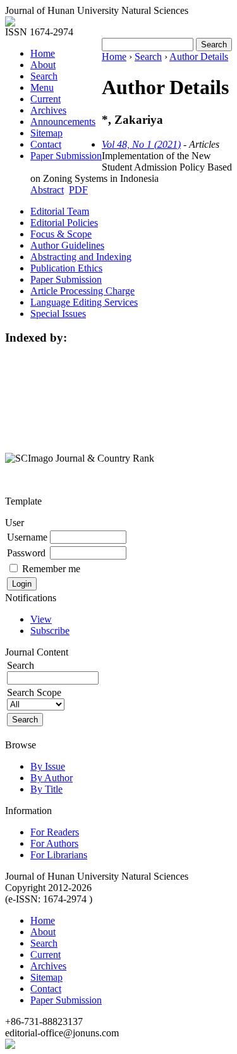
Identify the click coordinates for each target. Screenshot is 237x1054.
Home (42, 53)
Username (27, 537)
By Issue (47, 766)
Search (44, 76)
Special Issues (58, 313)
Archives (48, 110)
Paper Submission (66, 155)
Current (45, 98)
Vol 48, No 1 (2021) (141, 144)
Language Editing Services (84, 302)
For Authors (54, 843)
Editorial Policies (64, 222)
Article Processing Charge (82, 290)
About (43, 64)
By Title (46, 789)
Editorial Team (59, 211)
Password (26, 553)
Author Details (198, 56)
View (41, 619)
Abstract (47, 189)
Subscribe (50, 630)
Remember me (51, 568)
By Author (51, 777)
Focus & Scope (61, 234)
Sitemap (46, 133)
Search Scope (34, 692)
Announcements (62, 121)
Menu (42, 87)
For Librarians (58, 854)
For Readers (54, 832)
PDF (78, 189)
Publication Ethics (66, 268)
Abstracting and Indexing (80, 256)
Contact (45, 144)
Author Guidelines (67, 245)
